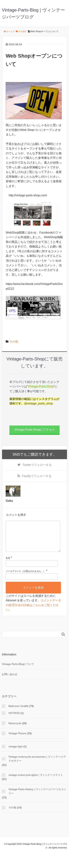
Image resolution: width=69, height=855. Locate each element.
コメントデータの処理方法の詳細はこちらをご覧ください (33, 605)
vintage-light (15, 746)
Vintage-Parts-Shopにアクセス (34, 429)
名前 (8, 558)
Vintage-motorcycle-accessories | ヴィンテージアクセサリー (37, 758)
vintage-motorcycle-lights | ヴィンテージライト (35, 774)
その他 (13, 341)
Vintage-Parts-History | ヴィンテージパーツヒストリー (37, 791)
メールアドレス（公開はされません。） (25, 571)
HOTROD (14, 713)
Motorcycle (14, 723)
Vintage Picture (17, 733)
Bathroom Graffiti (18, 706)
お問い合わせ (9, 674)
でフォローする (37, 464)
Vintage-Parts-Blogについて (18, 664)
